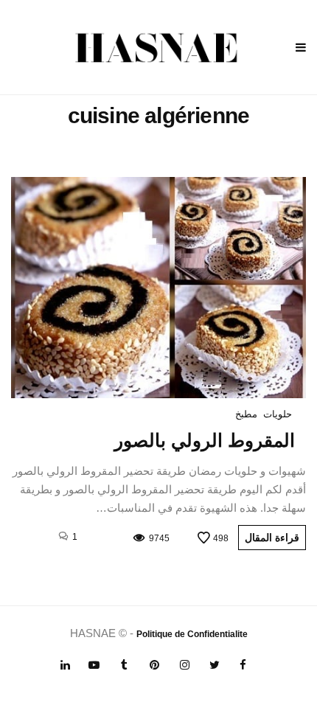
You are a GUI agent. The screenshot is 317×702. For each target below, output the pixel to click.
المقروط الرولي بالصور (204, 440)
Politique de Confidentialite (192, 634)
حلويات (277, 414)
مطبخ (246, 414)
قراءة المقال (272, 537)
